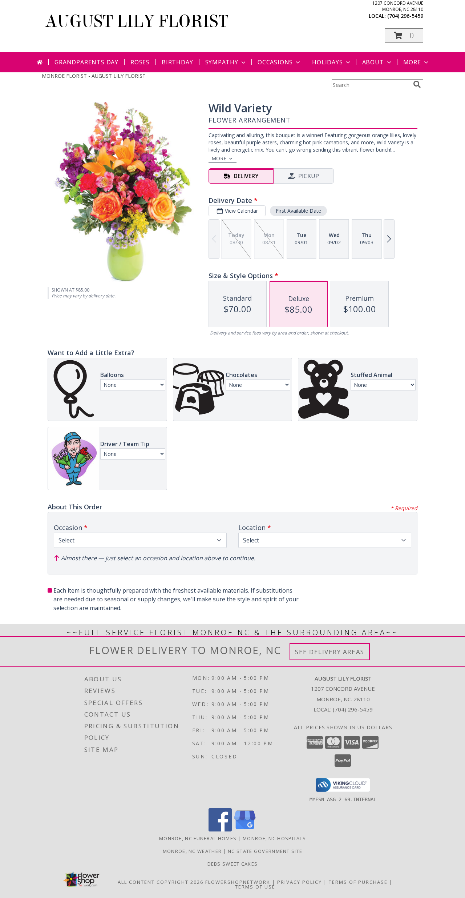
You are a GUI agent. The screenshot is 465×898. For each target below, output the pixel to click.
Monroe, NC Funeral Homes (197, 838)
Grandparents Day (86, 62)
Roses (140, 62)
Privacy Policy (299, 882)
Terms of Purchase (358, 882)
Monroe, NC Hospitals (274, 838)
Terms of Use (255, 886)
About (373, 62)
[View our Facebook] (220, 829)
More (412, 62)
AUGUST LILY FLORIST (137, 21)
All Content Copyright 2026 (160, 882)
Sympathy (221, 62)
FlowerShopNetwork (237, 882)
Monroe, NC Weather (192, 851)
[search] (417, 84)
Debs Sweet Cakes (232, 864)
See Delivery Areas (329, 652)
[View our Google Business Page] (244, 829)
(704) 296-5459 (405, 15)
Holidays (327, 62)
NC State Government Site (265, 851)
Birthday (177, 62)
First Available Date (298, 210)
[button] (404, 35)
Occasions (275, 62)
